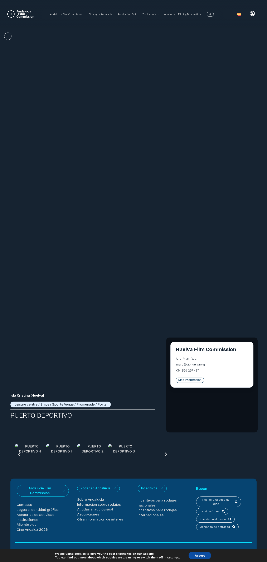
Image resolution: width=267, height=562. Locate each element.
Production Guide (128, 14)
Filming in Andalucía (100, 14)
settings (173, 557)
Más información (190, 380)
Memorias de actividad (35, 515)
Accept (200, 555)
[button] (19, 454)
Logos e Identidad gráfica (38, 510)
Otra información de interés (100, 519)
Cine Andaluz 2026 (32, 529)
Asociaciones (88, 514)
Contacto (24, 505)
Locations (169, 14)
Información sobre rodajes (99, 504)
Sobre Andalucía (90, 499)
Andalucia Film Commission (66, 14)
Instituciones (27, 520)
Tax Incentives (151, 14)
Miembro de (27, 524)
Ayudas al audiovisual (95, 509)
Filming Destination (189, 14)
